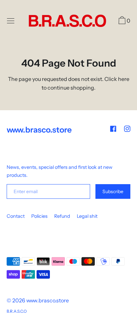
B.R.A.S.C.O (17, 311)
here (123, 79)
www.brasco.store (47, 300)
